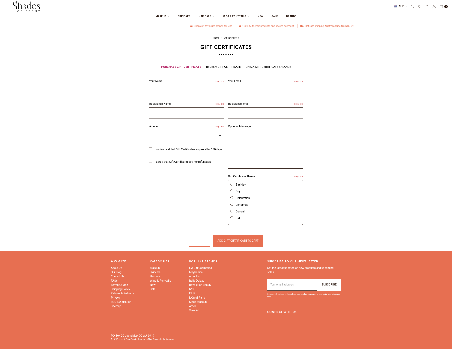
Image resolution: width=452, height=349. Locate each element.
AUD (401, 6)
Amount (186, 126)
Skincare (184, 16)
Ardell (192, 306)
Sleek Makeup (198, 302)
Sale (275, 16)
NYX (191, 289)
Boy (238, 191)
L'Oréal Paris (197, 297)
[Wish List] (419, 6)
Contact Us (117, 276)
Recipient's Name (186, 103)
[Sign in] (434, 6)
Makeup (161, 16)
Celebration (243, 198)
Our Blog (116, 272)
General (240, 211)
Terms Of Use (119, 285)
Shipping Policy (120, 289)
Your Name (186, 81)
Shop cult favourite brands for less (199, 26)
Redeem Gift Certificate (223, 66)
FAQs (114, 280)
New (260, 16)
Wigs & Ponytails (235, 16)
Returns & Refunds (122, 293)
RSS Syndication (121, 302)
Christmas (242, 204)
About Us (116, 268)
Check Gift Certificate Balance (268, 66)
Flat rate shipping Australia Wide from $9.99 (315, 26)
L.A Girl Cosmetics (200, 268)
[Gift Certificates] (426, 6)
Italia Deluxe (196, 280)
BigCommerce (168, 339)
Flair (150, 339)
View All (194, 310)
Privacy (115, 297)
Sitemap (116, 306)
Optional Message (239, 126)
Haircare (205, 16)
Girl (238, 218)
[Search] (412, 6)
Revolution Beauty (200, 285)
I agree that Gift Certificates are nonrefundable (183, 161)
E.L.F (192, 293)
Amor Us (194, 276)
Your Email (265, 81)
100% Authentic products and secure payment (255, 26)
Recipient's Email (265, 103)
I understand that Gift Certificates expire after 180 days (188, 149)
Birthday (241, 184)
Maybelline (196, 272)
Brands (291, 16)
